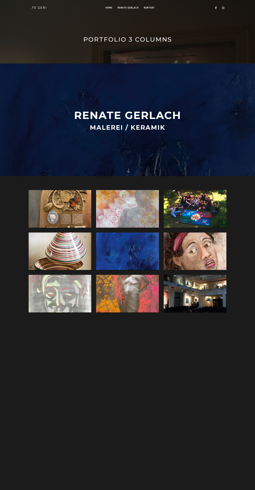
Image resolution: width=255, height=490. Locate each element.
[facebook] (216, 8)
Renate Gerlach (38, 7)
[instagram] (223, 8)
